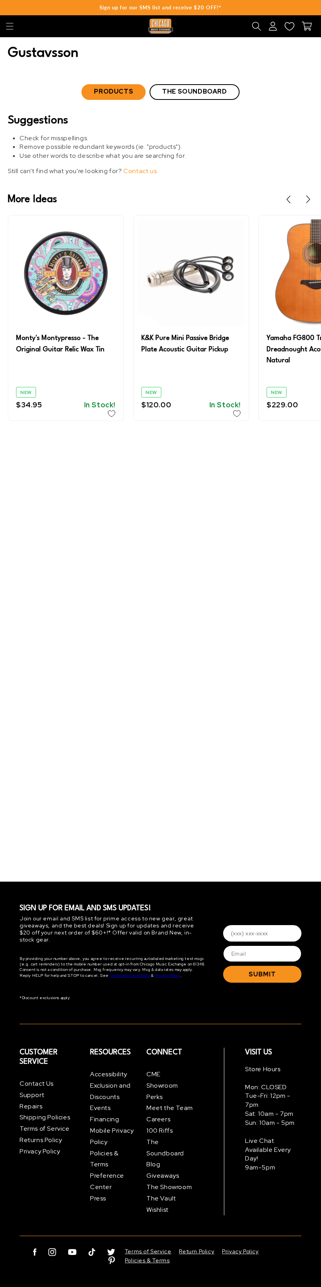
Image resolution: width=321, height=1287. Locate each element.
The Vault (161, 1198)
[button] (9, 26)
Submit (262, 974)
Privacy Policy (167, 975)
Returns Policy (41, 1140)
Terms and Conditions (130, 975)
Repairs (31, 1106)
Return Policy (196, 1251)
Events (100, 1108)
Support (32, 1095)
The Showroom (169, 1187)
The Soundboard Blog (165, 1153)
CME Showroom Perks (162, 1085)
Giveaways (162, 1175)
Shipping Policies (45, 1117)
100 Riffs (159, 1130)
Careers (158, 1119)
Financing (104, 1119)
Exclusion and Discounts (110, 1091)
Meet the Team (169, 1108)
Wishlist (157, 1210)
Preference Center (107, 1181)
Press (98, 1198)
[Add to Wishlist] (111, 413)
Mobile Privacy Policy (111, 1136)
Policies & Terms (104, 1159)
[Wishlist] (289, 26)
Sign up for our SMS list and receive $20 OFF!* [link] (160, 7)
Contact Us (37, 1083)
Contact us (140, 171)
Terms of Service (45, 1128)
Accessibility (108, 1074)
